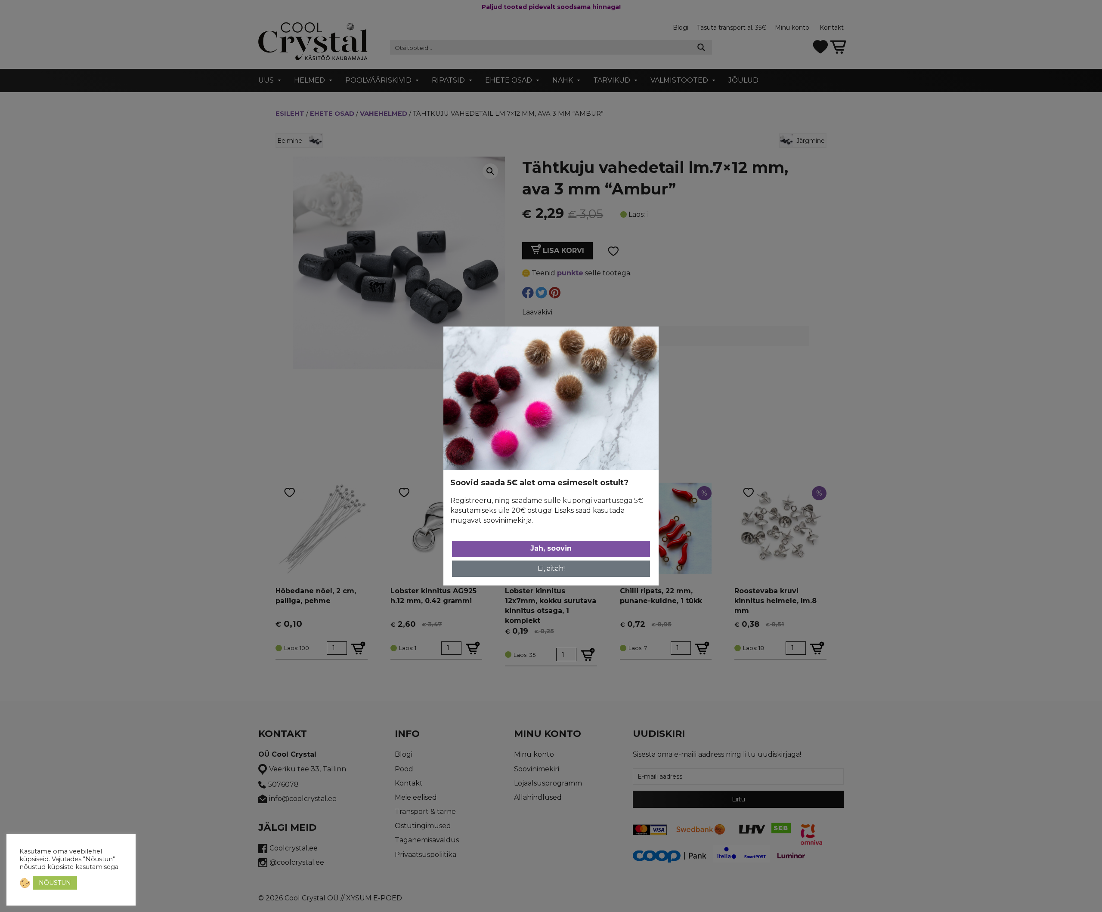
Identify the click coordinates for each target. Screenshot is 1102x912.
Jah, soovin (551, 548)
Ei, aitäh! (551, 568)
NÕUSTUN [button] (55, 883)
